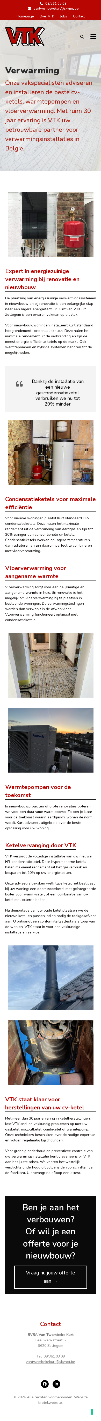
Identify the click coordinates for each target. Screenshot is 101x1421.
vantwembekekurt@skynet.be (56, 8)
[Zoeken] (82, 37)
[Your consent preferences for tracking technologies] (92, 1412)
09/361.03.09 (56, 3)
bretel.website (50, 1402)
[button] (93, 36)
